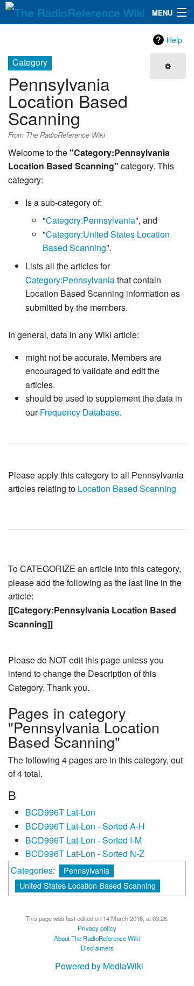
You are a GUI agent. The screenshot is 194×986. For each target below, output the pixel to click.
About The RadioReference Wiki (97, 938)
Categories (32, 870)
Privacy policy (97, 928)
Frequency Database (80, 412)
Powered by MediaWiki (99, 966)
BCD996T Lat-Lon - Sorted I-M (83, 840)
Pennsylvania (86, 870)
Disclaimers (97, 948)
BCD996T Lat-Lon (60, 812)
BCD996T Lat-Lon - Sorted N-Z (84, 853)
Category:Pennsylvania (90, 220)
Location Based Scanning (127, 488)
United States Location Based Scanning (87, 885)
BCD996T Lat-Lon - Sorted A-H (85, 826)
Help (174, 39)
